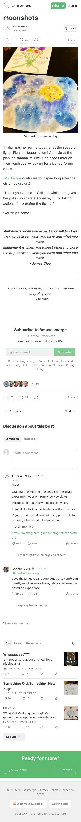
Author (16, 480)
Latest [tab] (18, 643)
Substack (21, 813)
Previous (15, 411)
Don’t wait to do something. (40, 136)
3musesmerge (21, 26)
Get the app (60, 804)
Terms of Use (59, 361)
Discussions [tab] (33, 643)
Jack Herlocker (21, 568)
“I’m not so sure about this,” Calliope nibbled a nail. (27, 661)
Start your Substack (30, 804)
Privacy (43, 790)
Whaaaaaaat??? (16, 654)
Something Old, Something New (29, 683)
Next (68, 411)
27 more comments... (16, 623)
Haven (8, 708)
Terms (54, 790)
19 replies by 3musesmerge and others (40, 555)
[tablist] (20, 439)
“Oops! (7, 689)
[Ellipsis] (76, 475)
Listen (72, 28)
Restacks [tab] (29, 439)
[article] (40, 664)
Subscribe (58, 5)
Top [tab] (8, 643)
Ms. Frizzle (12, 178)
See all (11, 737)
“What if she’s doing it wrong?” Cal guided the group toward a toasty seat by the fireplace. (31, 715)
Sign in (72, 5)
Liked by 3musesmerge (28, 573)
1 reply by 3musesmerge (31, 605)
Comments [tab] (12, 439)
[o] (71, 659)
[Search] (74, 643)
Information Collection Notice (43, 365)
